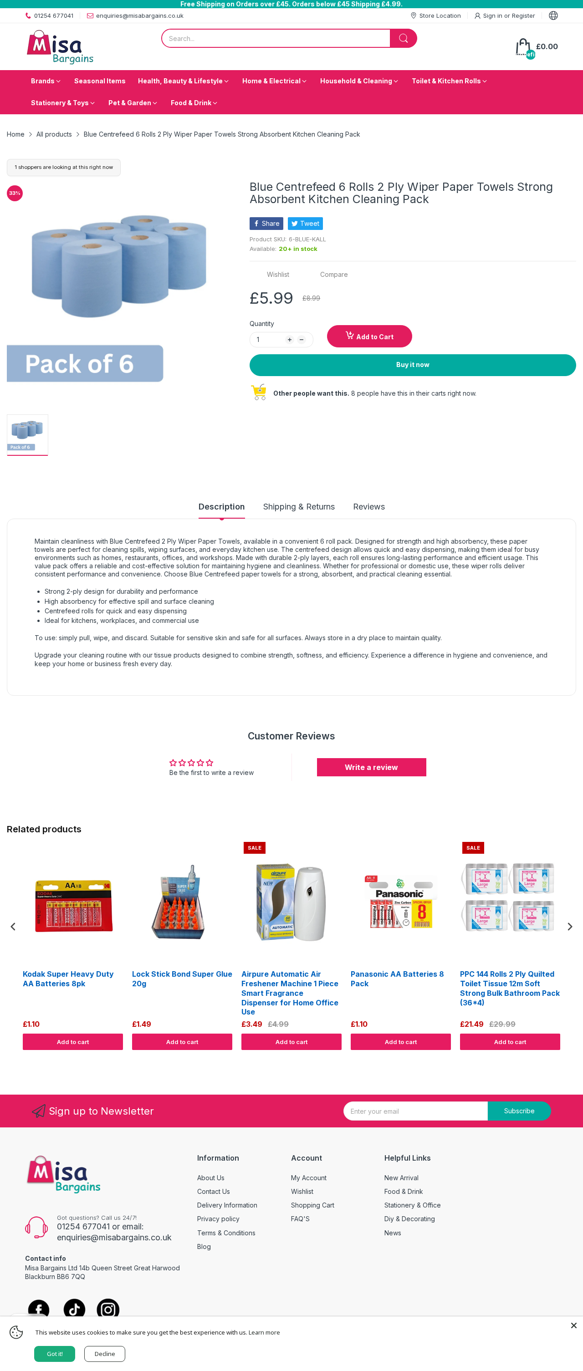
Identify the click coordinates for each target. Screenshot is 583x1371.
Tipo (546, 1058)
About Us (211, 1178)
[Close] (573, 1325)
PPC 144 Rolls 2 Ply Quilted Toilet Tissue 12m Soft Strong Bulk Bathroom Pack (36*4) (510, 988)
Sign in (493, 15)
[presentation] (13, 927)
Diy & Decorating (409, 1219)
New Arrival (401, 1178)
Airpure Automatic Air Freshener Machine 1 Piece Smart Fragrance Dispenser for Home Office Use (289, 992)
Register (523, 15)
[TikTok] (74, 1310)
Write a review (371, 767)
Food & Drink (403, 1191)
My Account (309, 1178)
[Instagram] (108, 1310)
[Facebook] (38, 1310)
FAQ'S (300, 1219)
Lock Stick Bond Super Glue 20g (182, 978)
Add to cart (73, 1041)
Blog (204, 1246)
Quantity (262, 323)
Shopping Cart (312, 1205)
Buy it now (413, 364)
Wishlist (302, 1191)
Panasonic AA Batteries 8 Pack (397, 978)
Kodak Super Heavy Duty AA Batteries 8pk (68, 978)
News (392, 1233)
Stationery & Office (412, 1205)
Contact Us (213, 1191)
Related (565, 1058)
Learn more (264, 1332)
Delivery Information (227, 1205)
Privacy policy (218, 1219)
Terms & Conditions (226, 1233)
